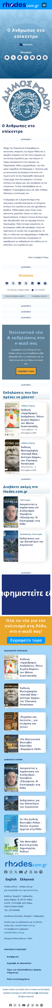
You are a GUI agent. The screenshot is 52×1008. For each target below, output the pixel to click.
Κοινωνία (27, 44)
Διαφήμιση (12, 956)
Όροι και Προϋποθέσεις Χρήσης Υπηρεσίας (24, 971)
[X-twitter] (15, 872)
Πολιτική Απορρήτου (18, 979)
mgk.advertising (30, 890)
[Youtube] (20, 872)
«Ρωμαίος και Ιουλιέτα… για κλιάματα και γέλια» (28, 721)
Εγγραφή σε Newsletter (19, 963)
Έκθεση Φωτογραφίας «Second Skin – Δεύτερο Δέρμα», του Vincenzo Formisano (31, 455)
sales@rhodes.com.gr (14, 932)
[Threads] (30, 872)
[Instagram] (10, 872)
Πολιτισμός (25, 500)
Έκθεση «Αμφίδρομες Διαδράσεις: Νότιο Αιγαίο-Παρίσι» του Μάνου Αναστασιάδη (32, 418)
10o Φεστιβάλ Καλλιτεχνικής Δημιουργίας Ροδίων (29, 846)
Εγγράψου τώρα (26, 371)
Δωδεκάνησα (25, 534)
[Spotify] (40, 872)
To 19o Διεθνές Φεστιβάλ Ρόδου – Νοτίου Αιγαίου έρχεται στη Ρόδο (31, 824)
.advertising (41, 993)
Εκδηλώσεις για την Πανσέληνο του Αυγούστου (32, 542)
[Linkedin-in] (35, 872)
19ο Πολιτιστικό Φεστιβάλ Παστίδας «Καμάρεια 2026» (30, 744)
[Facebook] (5, 872)
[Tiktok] (25, 872)
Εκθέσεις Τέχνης (28, 405)
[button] (44, 5)
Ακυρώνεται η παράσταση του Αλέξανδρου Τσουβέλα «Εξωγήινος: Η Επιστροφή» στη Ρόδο (30, 514)
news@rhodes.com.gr (25, 925)
